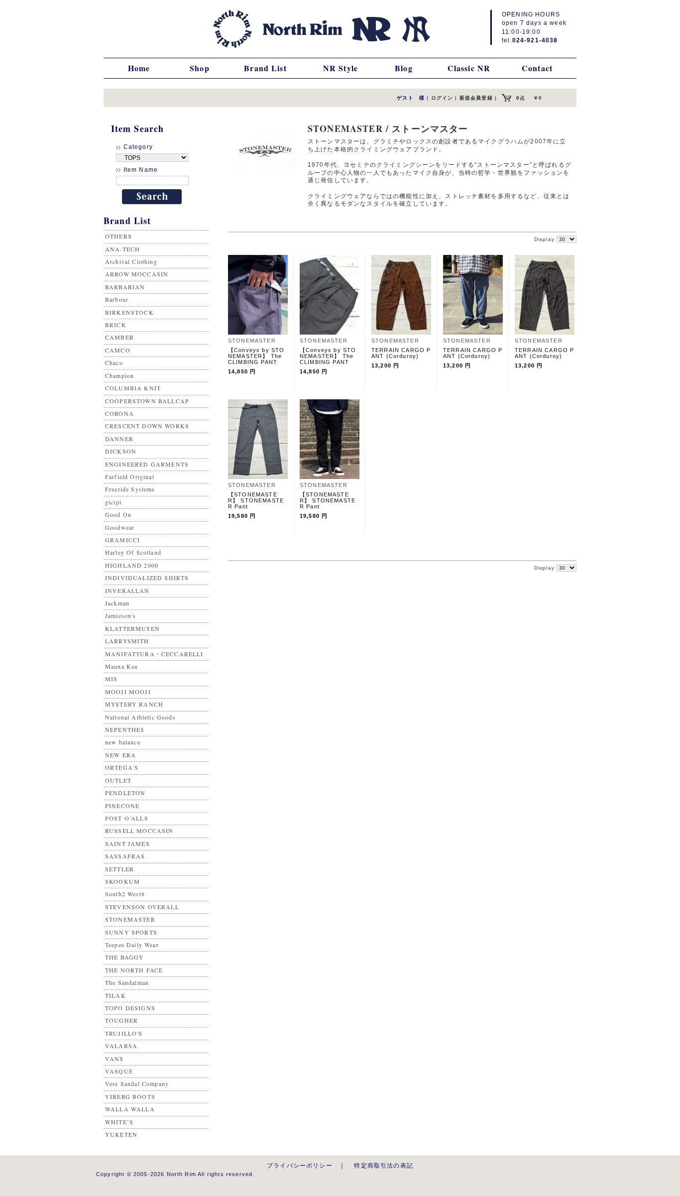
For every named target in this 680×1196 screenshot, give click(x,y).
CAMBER (119, 337)
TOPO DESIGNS (130, 1008)
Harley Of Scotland (133, 552)
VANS (114, 1059)
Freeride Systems (130, 489)
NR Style (340, 68)
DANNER (119, 439)
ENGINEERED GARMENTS (147, 464)
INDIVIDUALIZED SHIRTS (147, 578)
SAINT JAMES (127, 843)
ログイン (442, 98)
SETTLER (119, 869)
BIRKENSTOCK (129, 312)
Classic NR (469, 68)
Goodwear (119, 527)
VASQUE (119, 1071)
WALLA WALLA (130, 1109)
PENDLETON (125, 793)
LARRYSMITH (127, 641)
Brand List (265, 68)
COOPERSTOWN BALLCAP (147, 401)
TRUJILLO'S (124, 1033)
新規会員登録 (476, 98)
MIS (111, 679)
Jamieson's (120, 615)
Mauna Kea (121, 666)
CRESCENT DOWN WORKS (147, 426)
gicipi (113, 502)
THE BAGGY (124, 957)
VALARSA (121, 1046)
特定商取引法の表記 (383, 1165)
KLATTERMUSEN (132, 628)
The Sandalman (127, 982)
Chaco (114, 362)
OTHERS (118, 236)
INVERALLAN (127, 591)
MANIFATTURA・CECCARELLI (154, 654)
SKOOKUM (122, 881)
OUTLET (118, 780)
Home (139, 68)
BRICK (115, 325)
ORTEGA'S (121, 767)
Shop (200, 68)
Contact (537, 68)
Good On (118, 514)
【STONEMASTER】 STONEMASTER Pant (256, 500)
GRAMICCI (122, 540)
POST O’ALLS (126, 818)
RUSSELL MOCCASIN (139, 831)
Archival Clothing (131, 261)
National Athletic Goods (140, 717)
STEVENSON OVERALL (142, 907)
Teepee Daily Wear (132, 945)
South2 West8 (125, 894)
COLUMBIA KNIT (133, 388)
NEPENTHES (124, 729)
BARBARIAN (125, 287)
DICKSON (120, 451)
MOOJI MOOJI (128, 692)
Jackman (117, 603)
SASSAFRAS (125, 856)
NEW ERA (120, 755)
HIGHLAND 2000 (131, 565)
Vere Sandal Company (137, 1083)
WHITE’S (119, 1122)
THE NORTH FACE (134, 970)
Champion (119, 375)
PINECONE (122, 806)
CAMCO (117, 350)
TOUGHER (121, 1020)
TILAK (115, 995)
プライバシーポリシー (300, 1165)
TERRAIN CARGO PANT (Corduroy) (401, 353)
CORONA (119, 413)
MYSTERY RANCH (134, 704)
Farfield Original (129, 476)
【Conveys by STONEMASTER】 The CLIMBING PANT (256, 356)
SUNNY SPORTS (131, 932)
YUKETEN (121, 1134)
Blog (404, 68)
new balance (122, 742)
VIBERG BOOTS (130, 1096)
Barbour (116, 299)
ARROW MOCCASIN (136, 274)
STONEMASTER (130, 919)
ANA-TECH (122, 249)
